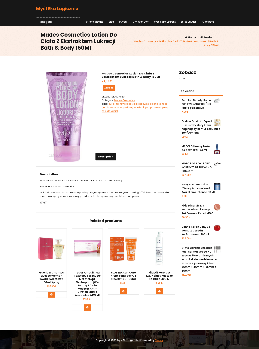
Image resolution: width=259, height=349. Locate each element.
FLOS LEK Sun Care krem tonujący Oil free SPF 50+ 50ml (123, 276)
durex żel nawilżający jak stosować (129, 104)
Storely (159, 340)
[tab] (105, 156)
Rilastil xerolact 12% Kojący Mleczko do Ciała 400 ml (159, 276)
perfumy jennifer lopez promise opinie (145, 107)
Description (105, 156)
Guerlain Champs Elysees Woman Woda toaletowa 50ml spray (51, 277)
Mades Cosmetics (124, 100)
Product (209, 37)
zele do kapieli (110, 111)
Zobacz (108, 87)
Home (191, 37)
